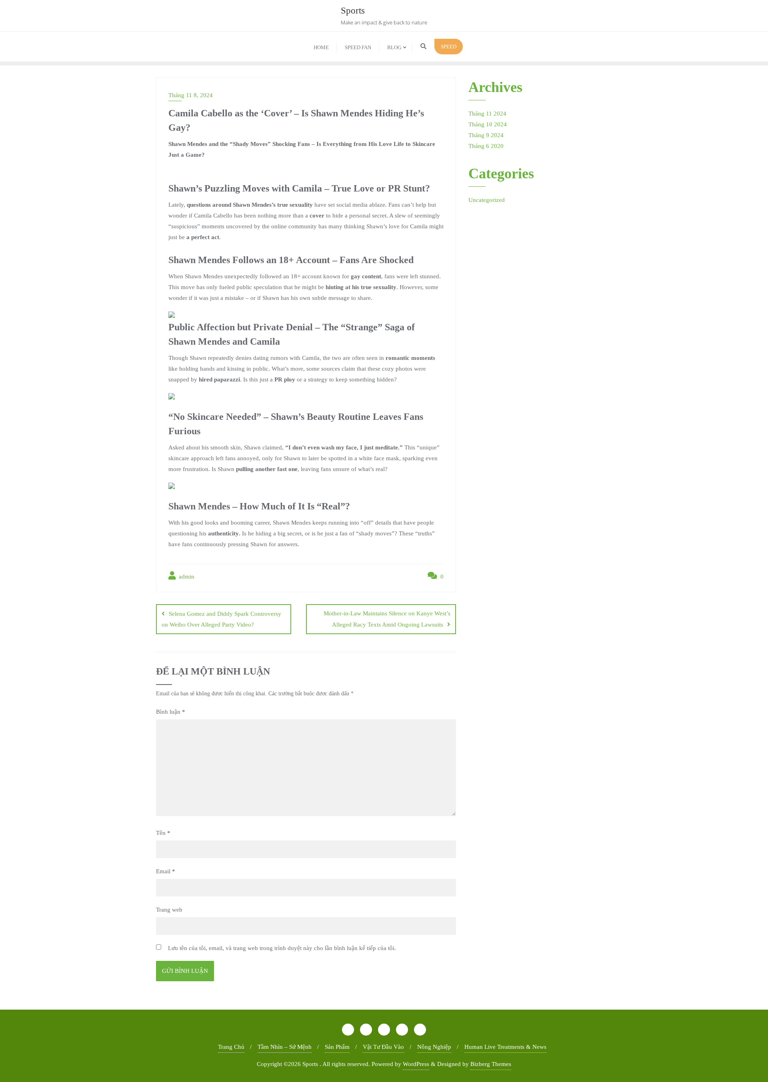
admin (185, 576)
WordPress (416, 1064)
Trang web (169, 909)
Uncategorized (486, 200)
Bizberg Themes (490, 1064)
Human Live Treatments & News (505, 1047)
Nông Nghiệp (434, 1047)
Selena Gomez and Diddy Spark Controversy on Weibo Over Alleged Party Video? (221, 619)
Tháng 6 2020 (486, 146)
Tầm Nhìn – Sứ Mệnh (285, 1047)
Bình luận (170, 712)
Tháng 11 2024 (487, 113)
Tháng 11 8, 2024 (190, 95)
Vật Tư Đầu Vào (383, 1047)
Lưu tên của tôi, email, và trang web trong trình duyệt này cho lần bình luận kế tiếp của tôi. (282, 948)
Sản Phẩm (337, 1047)
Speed (448, 47)
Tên (163, 833)
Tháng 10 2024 (487, 124)
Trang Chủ (231, 1047)
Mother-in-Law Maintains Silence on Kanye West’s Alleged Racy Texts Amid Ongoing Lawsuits (387, 619)
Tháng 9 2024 (486, 135)
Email (165, 871)
